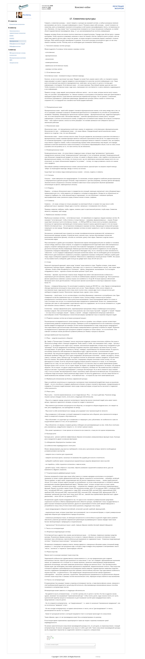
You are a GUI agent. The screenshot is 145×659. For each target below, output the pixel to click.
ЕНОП (11, 36)
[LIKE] (49, 639)
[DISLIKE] (47, 639)
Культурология (14, 41)
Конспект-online (82, 7)
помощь (98, 656)
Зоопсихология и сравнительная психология (17, 32)
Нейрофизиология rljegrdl (17, 44)
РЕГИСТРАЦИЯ (118, 6)
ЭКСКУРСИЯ (119, 8)
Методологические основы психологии (17, 54)
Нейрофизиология (15, 46)
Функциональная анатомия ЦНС (18, 59)
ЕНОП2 (12, 38)
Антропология (14, 62)
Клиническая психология (17, 24)
